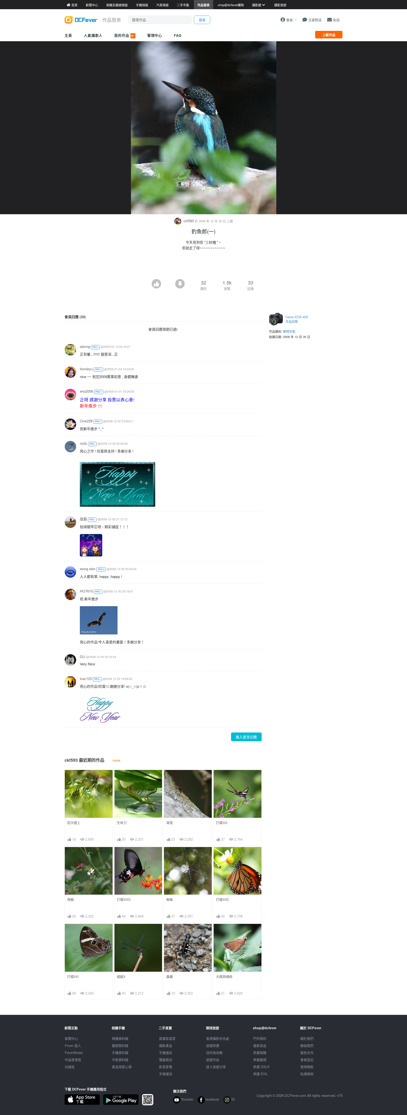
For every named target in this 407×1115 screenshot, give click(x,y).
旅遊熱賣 (212, 1045)
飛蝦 (70, 899)
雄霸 (83, 518)
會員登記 (306, 1059)
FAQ (178, 35)
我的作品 (124, 35)
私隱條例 (306, 1073)
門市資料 (259, 1038)
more (116, 760)
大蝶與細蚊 (224, 976)
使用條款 (306, 1066)
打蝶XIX (222, 822)
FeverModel (74, 1052)
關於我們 (306, 1038)
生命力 (122, 822)
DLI (82, 656)
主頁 (68, 35)
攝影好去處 (217, 1038)
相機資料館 (120, 1038)
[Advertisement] (203, 266)
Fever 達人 (73, 1045)
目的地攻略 (214, 1052)
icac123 (86, 678)
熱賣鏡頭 (259, 1059)
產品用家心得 (122, 1066)
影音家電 (165, 1066)
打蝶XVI (73, 976)
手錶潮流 (165, 1073)
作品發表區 (73, 1059)
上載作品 (328, 34)
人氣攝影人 (93, 35)
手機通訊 (165, 1052)
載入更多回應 (246, 736)
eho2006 (86, 391)
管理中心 (154, 35)
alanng (85, 346)
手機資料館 (120, 1052)
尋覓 (169, 822)
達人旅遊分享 (216, 1066)
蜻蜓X (121, 976)
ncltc (83, 443)
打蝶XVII (222, 899)
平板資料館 (120, 1059)
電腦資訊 (165, 1059)
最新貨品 (259, 1045)
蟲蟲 (169, 976)
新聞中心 (71, 1038)
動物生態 (289, 331)
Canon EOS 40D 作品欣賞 (296, 319)
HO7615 (86, 590)
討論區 (70, 1066)
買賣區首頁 (167, 1038)
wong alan (87, 568)
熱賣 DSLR (261, 1066)
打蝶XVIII (124, 899)
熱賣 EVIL (260, 1073)
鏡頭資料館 (120, 1045)
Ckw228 (86, 420)
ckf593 (189, 220)
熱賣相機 (259, 1052)
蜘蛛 (169, 899)
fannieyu (86, 368)
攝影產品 (165, 1045)
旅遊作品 (212, 1059)
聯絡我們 (306, 1045)
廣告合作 (306, 1052)
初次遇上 (73, 822)
